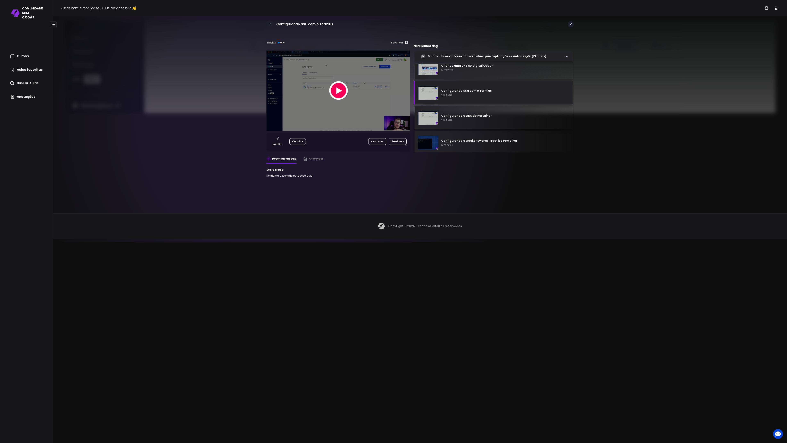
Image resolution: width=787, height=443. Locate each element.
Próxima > (397, 141)
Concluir (297, 141)
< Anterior (377, 141)
